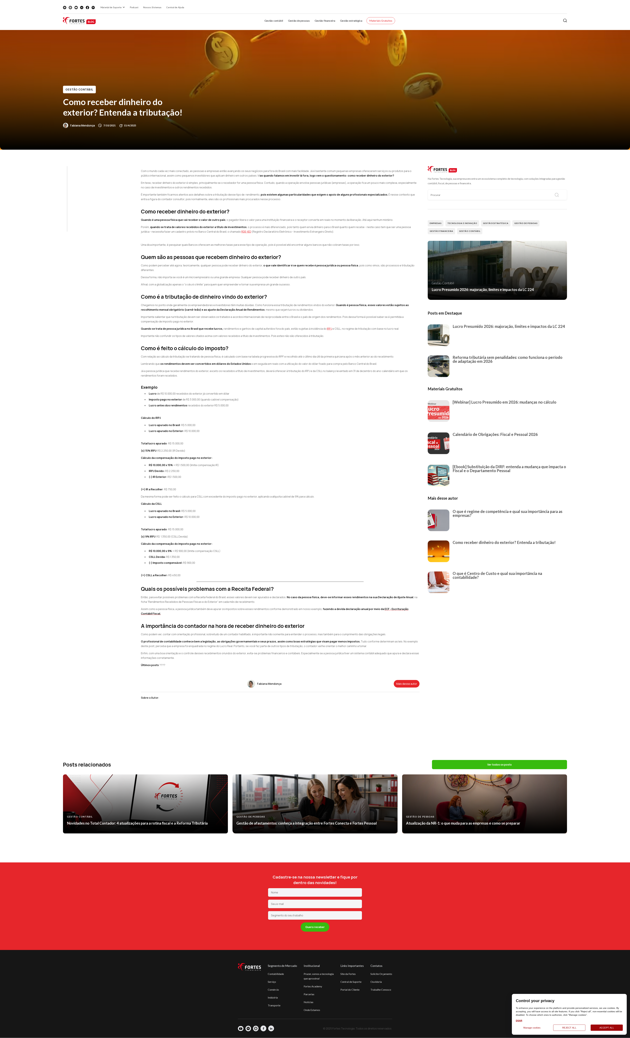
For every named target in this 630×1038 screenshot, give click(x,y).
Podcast (134, 7)
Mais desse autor (406, 684)
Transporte (274, 1005)
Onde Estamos (312, 1009)
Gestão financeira (325, 20)
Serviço (272, 981)
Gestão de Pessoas (525, 223)
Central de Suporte (350, 981)
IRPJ (329, 328)
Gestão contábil (273, 20)
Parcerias (309, 994)
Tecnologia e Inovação (462, 223)
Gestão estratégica (351, 20)
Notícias (308, 1002)
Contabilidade (276, 973)
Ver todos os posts (499, 764)
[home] (79, 20)
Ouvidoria (376, 981)
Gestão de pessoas (299, 20)
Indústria (273, 997)
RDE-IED (246, 231)
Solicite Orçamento (381, 973)
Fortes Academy (313, 986)
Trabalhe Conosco (380, 989)
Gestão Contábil (79, 89)
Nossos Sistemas (152, 7)
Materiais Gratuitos (380, 20)
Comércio (273, 989)
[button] (113, 7)
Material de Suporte (111, 7)
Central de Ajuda (175, 7)
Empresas (435, 223)
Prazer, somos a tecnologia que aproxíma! (319, 976)
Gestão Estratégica (495, 223)
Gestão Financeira (441, 231)
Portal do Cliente (349, 989)
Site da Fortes (348, 973)
